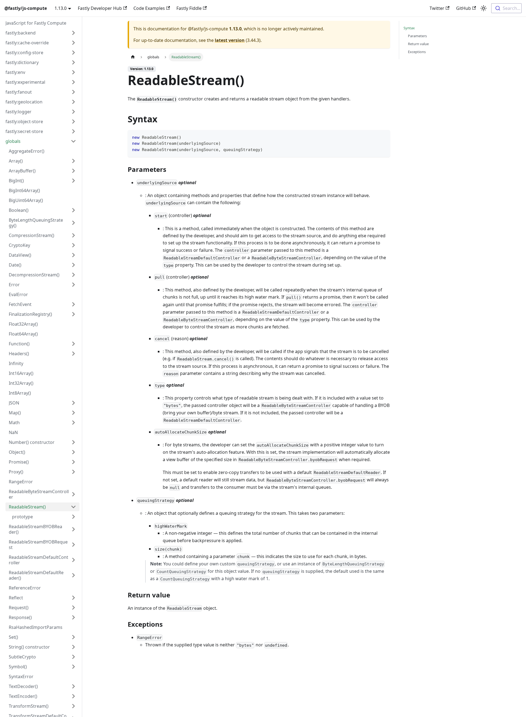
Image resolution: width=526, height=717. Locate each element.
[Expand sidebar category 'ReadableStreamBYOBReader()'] (73, 529)
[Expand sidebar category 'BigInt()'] (73, 180)
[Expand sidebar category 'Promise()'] (73, 462)
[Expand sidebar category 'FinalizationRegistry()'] (73, 314)
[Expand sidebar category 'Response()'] (73, 617)
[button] (40, 32)
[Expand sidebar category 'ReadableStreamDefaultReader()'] (73, 575)
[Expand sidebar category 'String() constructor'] (73, 647)
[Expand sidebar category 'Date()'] (73, 265)
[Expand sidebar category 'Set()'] (73, 637)
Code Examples (149, 8)
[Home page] (133, 57)
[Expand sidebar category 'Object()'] (73, 452)
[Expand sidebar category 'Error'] (73, 284)
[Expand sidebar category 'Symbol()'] (73, 666)
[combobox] (506, 8)
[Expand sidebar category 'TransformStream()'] (73, 706)
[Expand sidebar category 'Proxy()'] (73, 471)
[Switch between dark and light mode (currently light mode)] (483, 8)
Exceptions (417, 51)
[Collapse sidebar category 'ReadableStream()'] (73, 506)
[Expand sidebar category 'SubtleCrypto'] (73, 656)
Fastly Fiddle (189, 8)
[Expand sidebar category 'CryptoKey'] (73, 245)
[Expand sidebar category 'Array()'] (73, 161)
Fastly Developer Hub (100, 8)
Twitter (437, 8)
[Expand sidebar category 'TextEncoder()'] (73, 696)
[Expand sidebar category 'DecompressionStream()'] (73, 274)
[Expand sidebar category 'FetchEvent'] (73, 304)
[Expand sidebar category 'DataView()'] (73, 255)
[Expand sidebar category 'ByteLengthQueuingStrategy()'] (73, 223)
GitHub (463, 8)
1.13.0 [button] (61, 8)
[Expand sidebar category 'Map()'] (73, 412)
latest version (230, 40)
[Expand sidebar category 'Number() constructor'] (73, 442)
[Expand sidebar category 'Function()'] (73, 343)
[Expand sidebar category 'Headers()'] (73, 353)
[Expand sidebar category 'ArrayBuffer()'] (73, 170)
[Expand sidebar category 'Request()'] (73, 607)
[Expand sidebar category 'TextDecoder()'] (73, 686)
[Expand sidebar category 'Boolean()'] (73, 210)
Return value (418, 43)
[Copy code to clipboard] (383, 136)
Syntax (409, 27)
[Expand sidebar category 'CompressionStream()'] (73, 235)
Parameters (417, 35)
